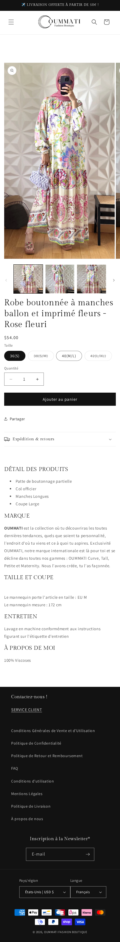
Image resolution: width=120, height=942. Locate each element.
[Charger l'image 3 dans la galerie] (91, 279)
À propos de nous (27, 818)
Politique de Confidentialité (36, 743)
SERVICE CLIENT (26, 709)
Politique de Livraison (31, 806)
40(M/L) (69, 355)
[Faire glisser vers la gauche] (6, 280)
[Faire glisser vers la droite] (114, 280)
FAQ (14, 768)
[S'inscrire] (88, 854)
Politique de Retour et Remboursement (47, 755)
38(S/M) (44, 357)
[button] (11, 22)
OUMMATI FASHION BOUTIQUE (65, 932)
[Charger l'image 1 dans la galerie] (28, 279)
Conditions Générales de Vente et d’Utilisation (53, 730)
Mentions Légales (27, 793)
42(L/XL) (101, 357)
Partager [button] (17, 418)
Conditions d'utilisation (32, 781)
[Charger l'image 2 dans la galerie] (60, 279)
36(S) (15, 355)
